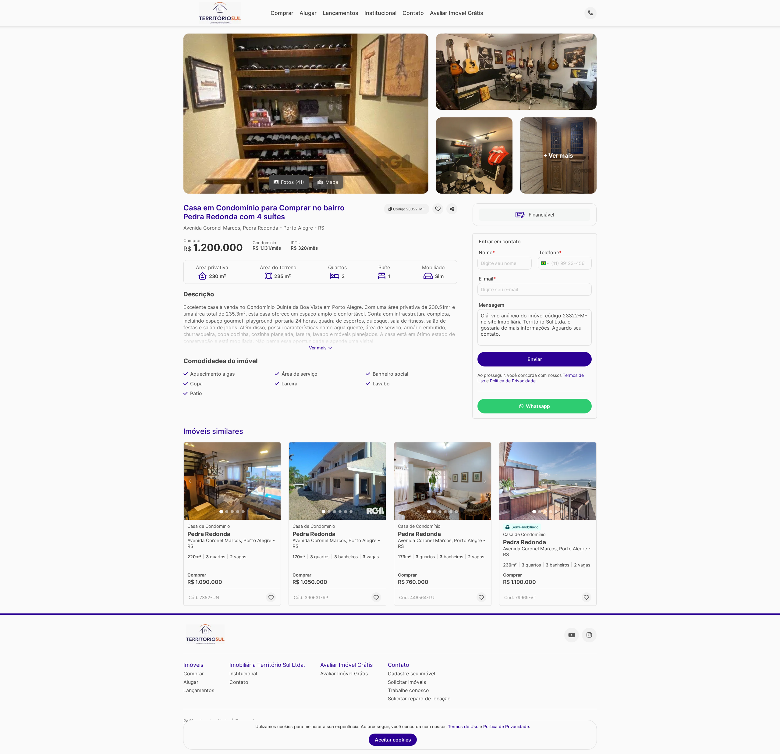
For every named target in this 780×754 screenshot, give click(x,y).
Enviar (534, 359)
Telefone (550, 252)
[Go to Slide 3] (232, 511)
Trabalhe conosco (408, 690)
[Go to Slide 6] (351, 511)
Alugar (308, 13)
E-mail (487, 279)
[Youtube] (571, 635)
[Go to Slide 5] (243, 511)
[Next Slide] (274, 481)
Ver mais (318, 347)
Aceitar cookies (393, 740)
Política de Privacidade (513, 380)
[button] (232, 481)
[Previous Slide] (190, 481)
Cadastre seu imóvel (411, 673)
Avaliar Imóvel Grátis (456, 13)
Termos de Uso (463, 726)
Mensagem (491, 305)
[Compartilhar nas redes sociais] (451, 208)
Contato (413, 13)
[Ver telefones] (590, 13)
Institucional (380, 13)
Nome (487, 252)
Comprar (282, 13)
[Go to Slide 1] (221, 511)
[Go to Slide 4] (237, 511)
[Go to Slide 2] (226, 511)
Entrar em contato (500, 241)
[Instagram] (589, 635)
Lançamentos (340, 13)
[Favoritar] (437, 208)
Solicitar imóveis (407, 682)
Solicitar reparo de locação (419, 698)
